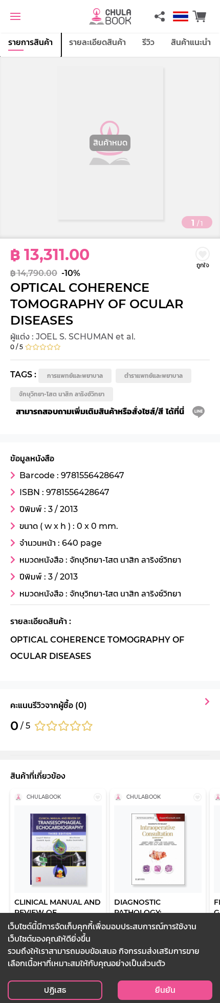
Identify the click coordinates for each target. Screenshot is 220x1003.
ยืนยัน (165, 990)
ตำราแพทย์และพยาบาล (153, 375)
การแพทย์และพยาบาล (75, 375)
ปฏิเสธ (55, 990)
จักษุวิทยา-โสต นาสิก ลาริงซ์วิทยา (61, 394)
